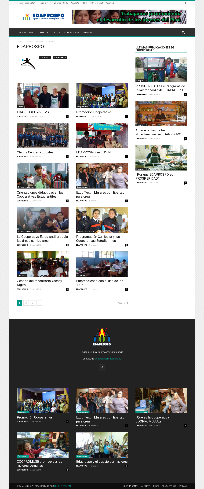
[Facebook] (185, 3)
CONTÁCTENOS (96, 3)
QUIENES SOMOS (61, 3)
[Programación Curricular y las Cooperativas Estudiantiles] (102, 220)
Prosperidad (141, 81)
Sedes (20, 107)
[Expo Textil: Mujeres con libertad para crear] (102, 176)
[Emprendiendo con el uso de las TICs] (102, 264)
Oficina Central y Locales (35, 152)
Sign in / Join (46, 3)
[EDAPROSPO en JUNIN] (102, 135)
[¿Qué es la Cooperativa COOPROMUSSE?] (161, 400)
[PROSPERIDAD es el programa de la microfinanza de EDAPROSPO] (161, 69)
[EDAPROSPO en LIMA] (43, 95)
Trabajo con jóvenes (26, 187)
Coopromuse (82, 107)
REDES (84, 3)
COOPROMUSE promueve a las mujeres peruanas (39, 463)
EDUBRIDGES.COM (62, 486)
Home (19, 41)
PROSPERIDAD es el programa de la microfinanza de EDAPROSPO (160, 88)
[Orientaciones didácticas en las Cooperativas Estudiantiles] (43, 176)
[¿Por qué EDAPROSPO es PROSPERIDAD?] (161, 157)
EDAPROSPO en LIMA (33, 112)
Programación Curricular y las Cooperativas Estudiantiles (98, 239)
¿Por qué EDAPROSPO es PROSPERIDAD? (154, 176)
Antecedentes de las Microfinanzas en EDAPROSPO (158, 132)
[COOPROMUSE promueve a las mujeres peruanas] (43, 445)
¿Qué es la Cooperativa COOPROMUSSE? (152, 419)
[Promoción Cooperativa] (102, 95)
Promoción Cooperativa (93, 112)
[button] (183, 33)
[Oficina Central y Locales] (43, 135)
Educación (22, 275)
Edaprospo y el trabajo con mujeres (102, 461)
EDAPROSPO (22, 116)
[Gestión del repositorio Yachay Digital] (43, 264)
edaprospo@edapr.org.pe (108, 358)
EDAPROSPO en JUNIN (93, 152)
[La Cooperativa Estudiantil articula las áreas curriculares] (43, 220)
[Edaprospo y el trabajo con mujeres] (102, 445)
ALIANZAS (75, 3)
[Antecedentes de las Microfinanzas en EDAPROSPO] (161, 113)
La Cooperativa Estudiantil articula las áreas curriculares (42, 239)
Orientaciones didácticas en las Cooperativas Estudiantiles (40, 194)
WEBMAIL (110, 3)
